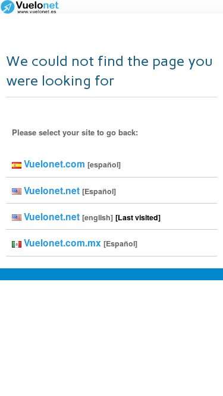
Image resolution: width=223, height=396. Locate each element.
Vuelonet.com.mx (79, 242)
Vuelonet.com (71, 163)
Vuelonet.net (68, 190)
